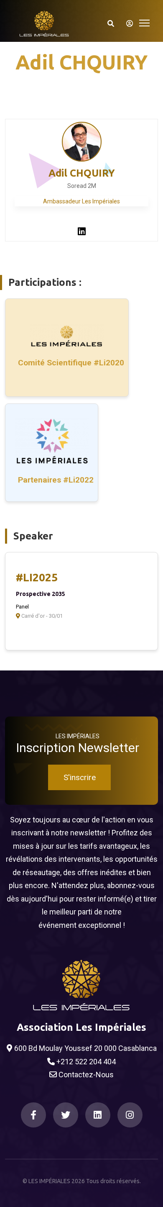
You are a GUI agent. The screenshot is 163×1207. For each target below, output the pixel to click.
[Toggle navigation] (144, 22)
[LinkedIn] (97, 1114)
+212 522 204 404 (85, 1061)
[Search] (110, 23)
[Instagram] (130, 1114)
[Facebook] (33, 1114)
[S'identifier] (127, 23)
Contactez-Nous (85, 1074)
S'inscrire (80, 777)
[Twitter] (65, 1114)
